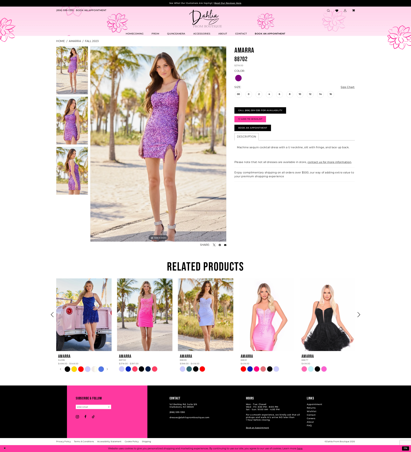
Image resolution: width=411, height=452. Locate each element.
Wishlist (311, 411)
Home (60, 41)
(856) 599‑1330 (177, 412)
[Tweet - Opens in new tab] (214, 245)
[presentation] (84, 314)
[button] (345, 10)
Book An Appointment (252, 128)
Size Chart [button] (348, 87)
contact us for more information (329, 162)
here (299, 448)
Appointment (314, 404)
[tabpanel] (72, 71)
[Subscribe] (109, 407)
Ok (405, 448)
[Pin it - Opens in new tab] (220, 245)
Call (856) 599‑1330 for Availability (260, 110)
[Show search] (328, 10)
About (310, 422)
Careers (311, 419)
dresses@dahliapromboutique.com (190, 418)
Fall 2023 (92, 41)
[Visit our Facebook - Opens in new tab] (85, 416)
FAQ (309, 426)
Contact (311, 415)
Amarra (75, 41)
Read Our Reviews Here (227, 3)
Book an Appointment (257, 428)
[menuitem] (65, 10)
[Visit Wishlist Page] (337, 10)
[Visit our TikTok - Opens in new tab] (93, 416)
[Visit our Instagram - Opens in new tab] (77, 417)
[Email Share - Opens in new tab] (225, 245)
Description (246, 136)
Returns (311, 408)
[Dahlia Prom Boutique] (205, 19)
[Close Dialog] (4, 448)
